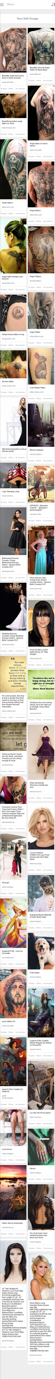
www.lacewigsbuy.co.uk (37, 864)
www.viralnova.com (9, 496)
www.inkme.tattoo (9, 283)
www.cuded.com (9, 386)
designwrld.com (8, 339)
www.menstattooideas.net (37, 150)
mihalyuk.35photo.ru (37, 514)
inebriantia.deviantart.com (9, 1227)
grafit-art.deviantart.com (9, 1097)
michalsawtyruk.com (37, 454)
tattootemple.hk (8, 822)
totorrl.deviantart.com (37, 1117)
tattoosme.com (8, 207)
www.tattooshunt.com (37, 74)
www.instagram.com (9, 887)
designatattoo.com (37, 281)
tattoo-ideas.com (37, 392)
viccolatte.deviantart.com (9, 958)
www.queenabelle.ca (9, 571)
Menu (10, 4)
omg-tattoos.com (37, 336)
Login (53, 4)
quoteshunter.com (9, 765)
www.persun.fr (36, 792)
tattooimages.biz (9, 128)
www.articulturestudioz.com (9, 82)
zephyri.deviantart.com (37, 1049)
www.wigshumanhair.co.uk (37, 658)
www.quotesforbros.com (37, 713)
